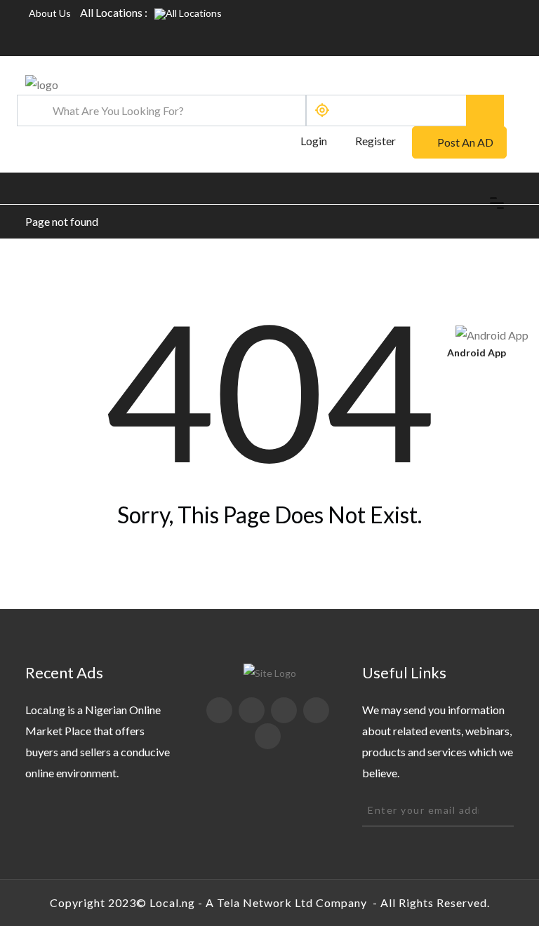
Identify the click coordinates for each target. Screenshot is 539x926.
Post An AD (465, 142)
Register (375, 140)
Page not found (61, 221)
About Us (50, 13)
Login (312, 140)
